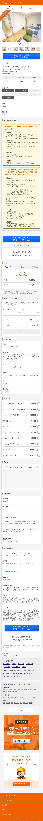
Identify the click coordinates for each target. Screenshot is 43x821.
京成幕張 (20, 690)
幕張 (21, 703)
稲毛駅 (14, 664)
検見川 (25, 690)
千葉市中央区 (7, 673)
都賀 (31, 697)
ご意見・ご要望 (6, 814)
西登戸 (5, 691)
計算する (21, 332)
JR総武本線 (29, 664)
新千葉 (9, 691)
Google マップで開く (34, 467)
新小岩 (5, 697)
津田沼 (16, 697)
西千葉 (8, 703)
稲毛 (20, 697)
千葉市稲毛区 (16, 667)
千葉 (23, 697)
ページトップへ (22, 710)
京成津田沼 (6, 690)
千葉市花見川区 (17, 673)
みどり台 (36, 690)
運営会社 (4, 810)
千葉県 (24, 667)
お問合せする (21, 56)
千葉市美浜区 (18, 676)
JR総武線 (7, 667)
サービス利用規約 (7, 800)
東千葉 (27, 697)
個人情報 (4, 805)
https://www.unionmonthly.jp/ (11, 571)
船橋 (12, 697)
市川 (9, 697)
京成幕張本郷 (13, 690)
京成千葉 (14, 691)
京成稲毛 (30, 690)
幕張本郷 (25, 703)
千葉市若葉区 (8, 676)
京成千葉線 (21, 664)
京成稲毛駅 (6, 664)
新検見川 (16, 703)
